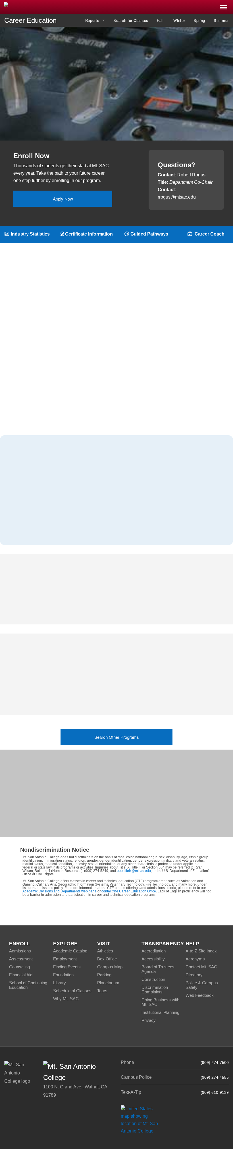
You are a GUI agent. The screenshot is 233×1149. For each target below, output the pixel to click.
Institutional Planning (160, 1012)
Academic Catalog (70, 950)
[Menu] (223, 5)
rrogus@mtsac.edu (177, 197)
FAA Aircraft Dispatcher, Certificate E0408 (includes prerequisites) (137, 693)
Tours (102, 990)
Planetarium (108, 982)
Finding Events (67, 966)
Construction (153, 979)
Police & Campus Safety (202, 985)
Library (59, 982)
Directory (194, 974)
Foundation (63, 974)
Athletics (105, 950)
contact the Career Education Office (128, 891)
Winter (179, 20)
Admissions (20, 950)
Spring (199, 20)
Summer (221, 20)
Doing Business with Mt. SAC (160, 1002)
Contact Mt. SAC (201, 966)
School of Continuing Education (28, 985)
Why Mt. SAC (66, 998)
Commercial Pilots (34, 516)
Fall (161, 20)
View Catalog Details (120, 111)
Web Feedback (200, 995)
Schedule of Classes (72, 990)
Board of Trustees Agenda (158, 969)
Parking (104, 974)
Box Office (107, 958)
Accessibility (153, 958)
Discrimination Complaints (155, 989)
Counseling (19, 966)
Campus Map (109, 966)
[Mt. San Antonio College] (141, 1119)
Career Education (30, 20)
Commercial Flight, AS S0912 (121, 669)
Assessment (21, 958)
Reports (92, 20)
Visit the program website (145, 803)
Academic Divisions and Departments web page (59, 891)
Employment (65, 958)
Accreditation (154, 950)
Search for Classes (130, 20)
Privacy (149, 1020)
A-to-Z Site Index (201, 950)
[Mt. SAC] (48, 6)
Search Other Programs (116, 737)
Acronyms (195, 958)
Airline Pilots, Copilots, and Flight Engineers (60, 502)
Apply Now (63, 199)
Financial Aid (20, 974)
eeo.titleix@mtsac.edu (134, 871)
